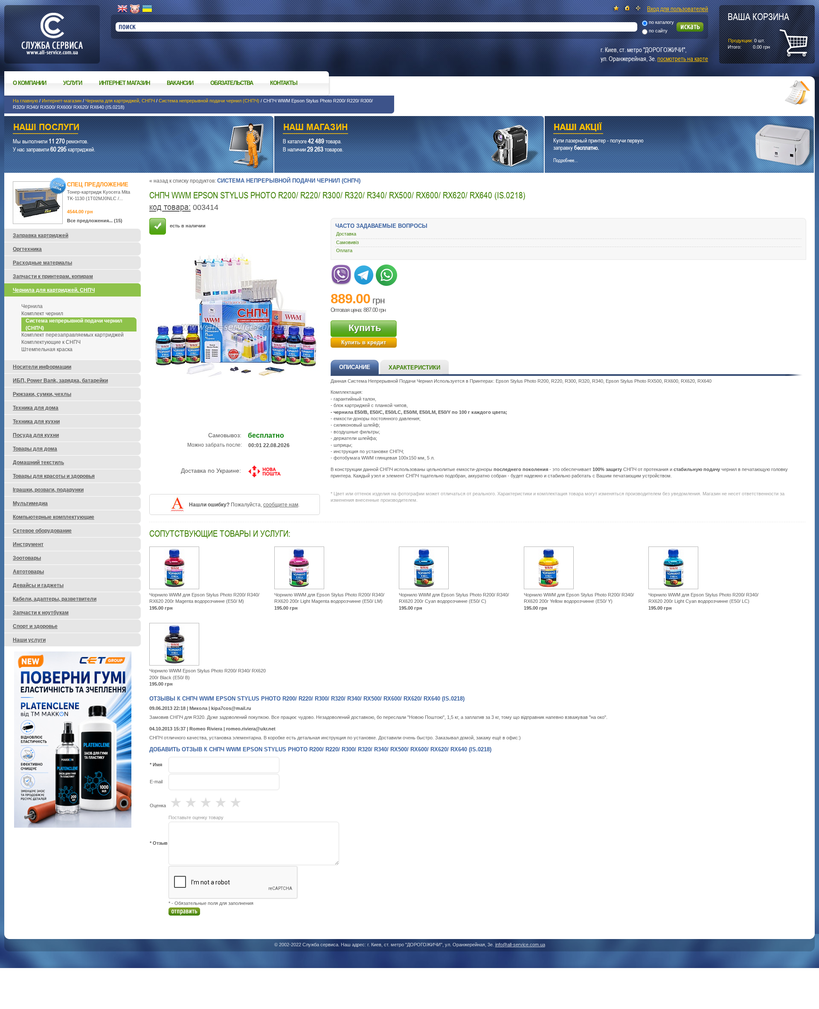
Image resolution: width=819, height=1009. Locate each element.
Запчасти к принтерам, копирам (53, 276)
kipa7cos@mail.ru (231, 708)
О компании (29, 83)
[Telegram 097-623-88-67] (364, 273)
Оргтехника (27, 249)
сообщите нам (280, 505)
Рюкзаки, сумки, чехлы (42, 394)
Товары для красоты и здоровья (54, 476)
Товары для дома (35, 449)
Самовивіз (347, 242)
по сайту (658, 30)
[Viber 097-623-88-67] (341, 273)
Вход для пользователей (677, 8)
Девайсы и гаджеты (38, 585)
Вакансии (180, 83)
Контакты (283, 83)
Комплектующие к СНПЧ (51, 342)
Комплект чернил (42, 314)
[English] (122, 9)
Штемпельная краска (47, 349)
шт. (758, 30)
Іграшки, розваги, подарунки (48, 490)
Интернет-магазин (61, 100)
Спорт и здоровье (35, 626)
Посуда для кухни (36, 435)
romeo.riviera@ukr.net (251, 728)
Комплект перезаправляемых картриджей (72, 335)
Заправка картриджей (40, 235)
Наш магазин (394, 128)
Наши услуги (128, 128)
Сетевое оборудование (42, 531)
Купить (365, 328)
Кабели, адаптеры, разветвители (54, 599)
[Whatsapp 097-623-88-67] (386, 273)
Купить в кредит (363, 342)
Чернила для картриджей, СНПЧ (120, 100)
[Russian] (135, 9)
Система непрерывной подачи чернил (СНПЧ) (209, 100)
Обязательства (231, 83)
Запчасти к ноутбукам (41, 613)
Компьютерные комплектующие (53, 517)
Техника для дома (35, 408)
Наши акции (667, 128)
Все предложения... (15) (94, 220)
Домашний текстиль (38, 462)
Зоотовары (27, 558)
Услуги (72, 83)
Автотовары (28, 572)
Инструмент (28, 544)
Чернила (32, 306)
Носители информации (42, 367)
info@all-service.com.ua (520, 944)
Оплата (344, 250)
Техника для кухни (36, 422)
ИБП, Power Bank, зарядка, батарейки (60, 381)
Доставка (346, 233)
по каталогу (661, 22)
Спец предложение (97, 184)
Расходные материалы (42, 263)
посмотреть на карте (682, 58)
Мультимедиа (30, 503)
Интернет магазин (124, 83)
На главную (25, 100)
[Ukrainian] (147, 9)
